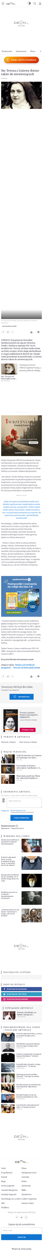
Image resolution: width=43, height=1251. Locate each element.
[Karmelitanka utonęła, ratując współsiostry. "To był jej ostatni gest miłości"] (8, 1067)
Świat (3, 1168)
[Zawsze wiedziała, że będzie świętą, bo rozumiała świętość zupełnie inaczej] (9, 1015)
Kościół (4, 78)
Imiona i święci (28, 1203)
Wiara (32, 51)
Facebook (17, 1217)
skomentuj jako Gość (19, 810)
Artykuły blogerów (9, 1194)
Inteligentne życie (29, 1173)
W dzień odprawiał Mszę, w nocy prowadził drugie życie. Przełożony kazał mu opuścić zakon (8, 862)
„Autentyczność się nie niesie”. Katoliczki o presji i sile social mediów (10, 913)
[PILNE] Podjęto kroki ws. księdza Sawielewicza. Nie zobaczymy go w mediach (26, 1097)
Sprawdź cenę (27, 730)
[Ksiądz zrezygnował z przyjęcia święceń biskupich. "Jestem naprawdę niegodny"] (8, 1057)
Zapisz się (22, 1237)
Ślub (3, 1203)
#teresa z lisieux (8, 742)
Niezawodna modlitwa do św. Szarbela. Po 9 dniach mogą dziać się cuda (10, 878)
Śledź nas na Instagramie (17, 999)
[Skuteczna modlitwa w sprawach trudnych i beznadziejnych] (32, 845)
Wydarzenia (7, 51)
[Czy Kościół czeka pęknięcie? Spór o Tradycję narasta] (8, 1108)
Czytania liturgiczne (9, 1190)
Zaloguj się (5, 810)
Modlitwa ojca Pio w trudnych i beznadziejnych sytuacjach (9, 895)
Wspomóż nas (23, 697)
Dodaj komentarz (21, 818)
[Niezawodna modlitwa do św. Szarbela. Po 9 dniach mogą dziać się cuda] (32, 880)
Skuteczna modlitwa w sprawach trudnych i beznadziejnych (10, 842)
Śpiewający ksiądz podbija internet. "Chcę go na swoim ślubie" (27, 1076)
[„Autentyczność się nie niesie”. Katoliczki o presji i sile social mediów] (32, 915)
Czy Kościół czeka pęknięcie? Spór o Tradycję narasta (27, 1106)
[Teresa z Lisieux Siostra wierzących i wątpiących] (10, 720)
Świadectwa (27, 1194)
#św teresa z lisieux (28, 742)
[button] (29, 3)
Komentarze (21, 51)
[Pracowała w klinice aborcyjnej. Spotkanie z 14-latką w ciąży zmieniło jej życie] (8, 769)
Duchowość (5, 381)
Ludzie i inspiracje (29, 1199)
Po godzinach (6, 1173)
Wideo (24, 1181)
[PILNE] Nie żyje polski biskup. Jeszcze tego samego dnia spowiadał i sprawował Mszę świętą (28, 1047)
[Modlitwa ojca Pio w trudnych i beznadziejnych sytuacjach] (32, 898)
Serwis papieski (7, 1186)
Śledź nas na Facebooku (17, 989)
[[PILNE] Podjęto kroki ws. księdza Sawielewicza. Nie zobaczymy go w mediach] (8, 1098)
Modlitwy (5, 1207)
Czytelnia (25, 1177)
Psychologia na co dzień (11, 1199)
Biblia (24, 1190)
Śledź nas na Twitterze (17, 994)
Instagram (26, 1217)
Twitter (21, 1217)
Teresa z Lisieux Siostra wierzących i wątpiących (29, 715)
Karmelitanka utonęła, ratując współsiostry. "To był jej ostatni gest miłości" (28, 1066)
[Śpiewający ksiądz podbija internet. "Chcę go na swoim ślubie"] (8, 1078)
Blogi (3, 1181)
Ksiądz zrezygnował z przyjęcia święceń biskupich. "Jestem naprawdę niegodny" (28, 1056)
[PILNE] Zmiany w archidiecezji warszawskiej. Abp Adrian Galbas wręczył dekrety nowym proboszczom (28, 1088)
